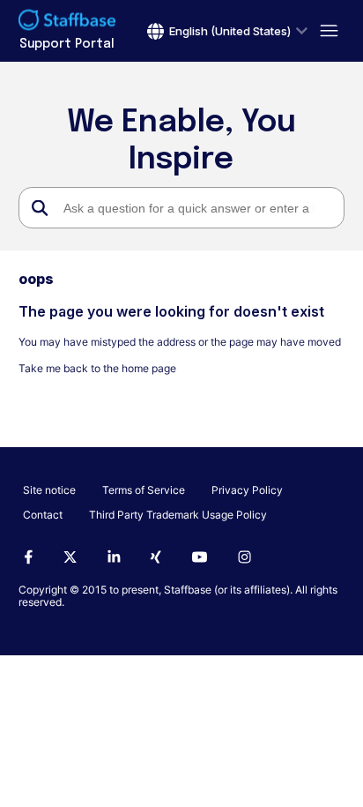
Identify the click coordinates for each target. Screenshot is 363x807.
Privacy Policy (247, 490)
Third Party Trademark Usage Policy (178, 514)
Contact (43, 514)
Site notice (49, 490)
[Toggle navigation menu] (325, 31)
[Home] (67, 22)
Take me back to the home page (97, 368)
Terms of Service (143, 490)
